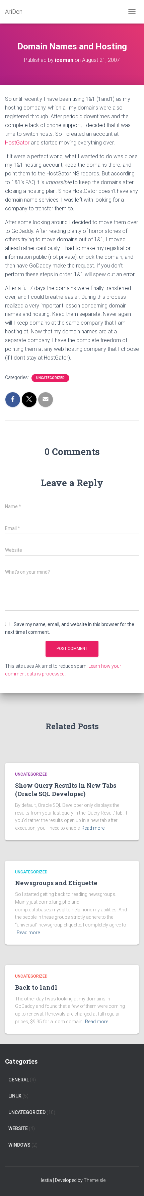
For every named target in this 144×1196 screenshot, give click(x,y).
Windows (19, 1145)
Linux (14, 1096)
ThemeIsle (94, 1180)
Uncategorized (50, 378)
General (18, 1079)
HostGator (17, 142)
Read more (92, 828)
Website (18, 1128)
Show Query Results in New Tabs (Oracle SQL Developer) (65, 789)
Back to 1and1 (36, 987)
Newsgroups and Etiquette (56, 883)
